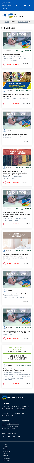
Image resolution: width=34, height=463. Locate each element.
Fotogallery (6, 460)
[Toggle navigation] (3, 15)
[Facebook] (16, 5)
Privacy (5, 449)
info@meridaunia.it (13, 424)
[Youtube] (25, 5)
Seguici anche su (9, 434)
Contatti (5, 404)
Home (7, 22)
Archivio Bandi (23, 22)
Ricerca (5, 456)
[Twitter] (29, 5)
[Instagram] (20, 5)
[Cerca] (5, 15)
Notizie (5, 447)
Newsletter (6, 458)
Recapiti (5, 421)
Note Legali (6, 451)
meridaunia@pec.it (11, 426)
